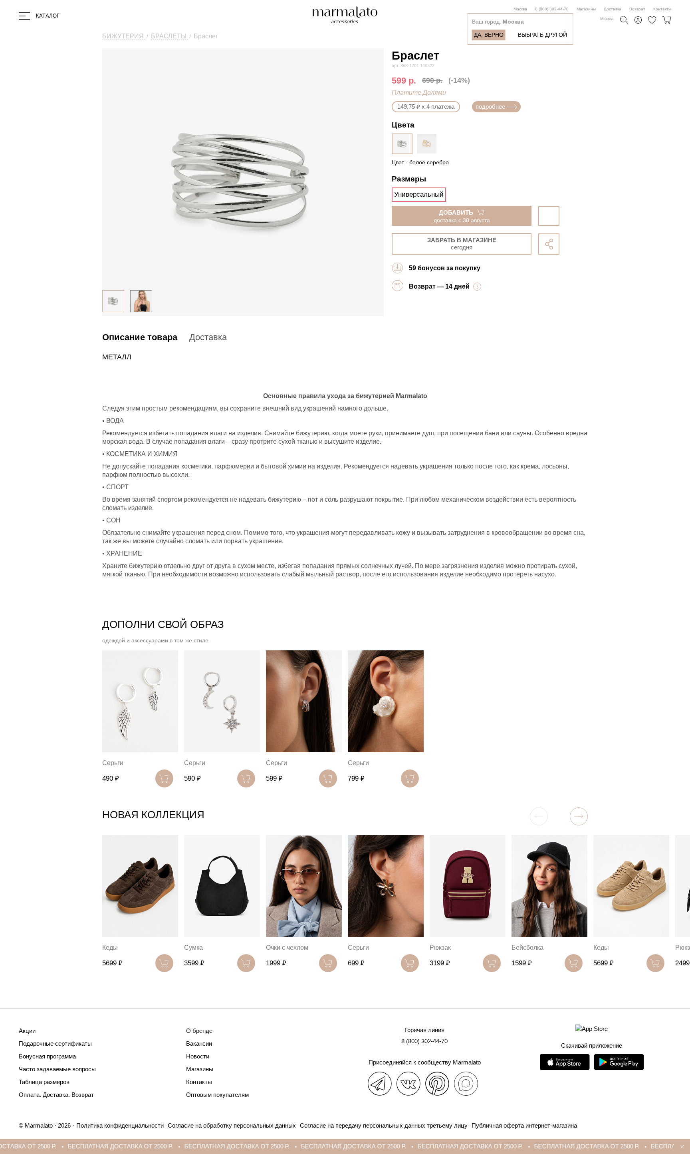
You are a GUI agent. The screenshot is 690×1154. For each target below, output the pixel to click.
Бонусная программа (47, 1056)
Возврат (637, 9)
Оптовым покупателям (217, 1094)
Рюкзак (440, 947)
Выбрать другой (542, 35)
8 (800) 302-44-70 (552, 9)
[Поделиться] (548, 244)
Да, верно (489, 35)
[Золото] (428, 144)
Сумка (193, 947)
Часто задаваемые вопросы (57, 1069)
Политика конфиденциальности (120, 1125)
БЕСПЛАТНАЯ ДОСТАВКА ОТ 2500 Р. (84, 1146)
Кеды (110, 947)
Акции (27, 1030)
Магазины (586, 9)
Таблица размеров (44, 1081)
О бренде (199, 1030)
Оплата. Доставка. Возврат (56, 1094)
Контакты (662, 9)
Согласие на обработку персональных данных (232, 1125)
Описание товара (139, 337)
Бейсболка (527, 947)
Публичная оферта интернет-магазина (524, 1125)
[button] (579, 816)
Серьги (112, 762)
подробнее (490, 106)
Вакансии (199, 1043)
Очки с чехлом (287, 947)
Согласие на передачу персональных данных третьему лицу (384, 1125)
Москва (520, 9)
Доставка (612, 9)
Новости (197, 1056)
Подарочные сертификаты (55, 1043)
